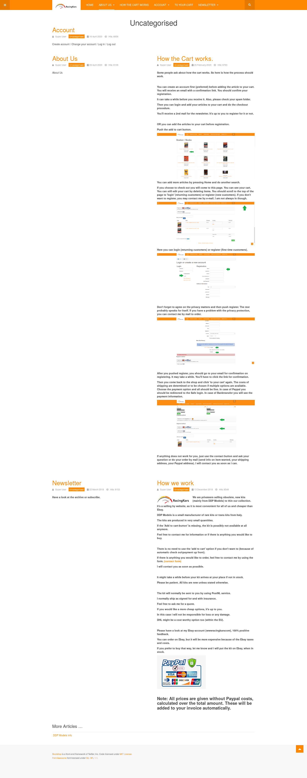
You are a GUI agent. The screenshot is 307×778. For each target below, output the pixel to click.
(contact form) (172, 561)
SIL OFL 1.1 (92, 757)
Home (89, 5)
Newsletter (207, 5)
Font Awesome (59, 757)
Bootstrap (56, 753)
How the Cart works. (185, 58)
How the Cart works (134, 5)
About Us (105, 5)
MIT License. (126, 753)
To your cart (184, 5)
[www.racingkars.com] (66, 5)
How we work (175, 482)
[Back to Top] (299, 749)
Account (160, 5)
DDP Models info (62, 735)
